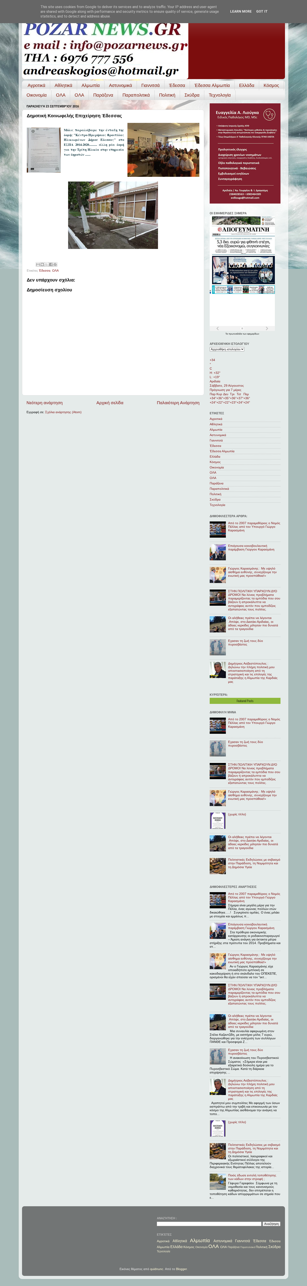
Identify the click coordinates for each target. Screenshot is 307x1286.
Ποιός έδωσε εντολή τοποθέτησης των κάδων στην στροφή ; (252, 1177)
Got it (262, 11)
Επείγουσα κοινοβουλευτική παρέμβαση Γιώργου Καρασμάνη (251, 547)
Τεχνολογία (220, 95)
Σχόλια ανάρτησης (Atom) (63, 412)
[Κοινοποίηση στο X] (46, 264)
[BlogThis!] (42, 264)
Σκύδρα (192, 95)
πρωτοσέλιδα (236, 334)
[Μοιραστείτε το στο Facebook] (51, 264)
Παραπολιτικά (136, 95)
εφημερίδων (253, 334)
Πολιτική (167, 95)
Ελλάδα (246, 85)
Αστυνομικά (120, 85)
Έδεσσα (177, 85)
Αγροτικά (36, 85)
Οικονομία (37, 95)
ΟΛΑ (60, 95)
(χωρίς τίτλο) (237, 814)
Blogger (181, 1269)
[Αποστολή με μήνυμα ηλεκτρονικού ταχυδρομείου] (38, 264)
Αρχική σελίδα (109, 402)
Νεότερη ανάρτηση (45, 402)
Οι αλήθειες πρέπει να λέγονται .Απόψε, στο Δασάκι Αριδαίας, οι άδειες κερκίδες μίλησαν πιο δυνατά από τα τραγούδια (253, 623)
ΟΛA (79, 95)
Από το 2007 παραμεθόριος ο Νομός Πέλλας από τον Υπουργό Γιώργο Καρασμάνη (254, 526)
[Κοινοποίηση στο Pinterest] (55, 264)
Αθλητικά (63, 85)
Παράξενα (103, 95)
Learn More (241, 11)
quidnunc (156, 1269)
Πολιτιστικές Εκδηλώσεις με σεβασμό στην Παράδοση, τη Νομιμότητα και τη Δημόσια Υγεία (254, 863)
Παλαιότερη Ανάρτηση (178, 402)
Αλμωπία (91, 85)
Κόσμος (271, 85)
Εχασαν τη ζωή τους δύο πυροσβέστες (245, 642)
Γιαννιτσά (150, 85)
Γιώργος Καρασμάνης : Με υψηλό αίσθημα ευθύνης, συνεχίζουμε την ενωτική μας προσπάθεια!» (252, 572)
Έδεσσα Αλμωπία (212, 85)
